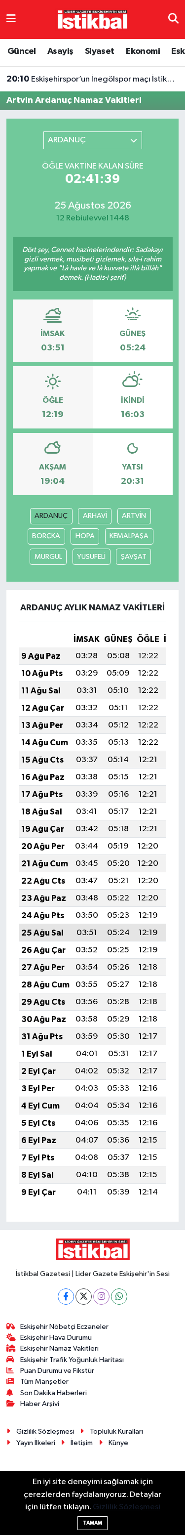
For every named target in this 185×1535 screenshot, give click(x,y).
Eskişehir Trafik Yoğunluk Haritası (72, 1360)
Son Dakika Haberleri (53, 1393)
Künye (118, 1443)
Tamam (92, 1523)
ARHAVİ (95, 515)
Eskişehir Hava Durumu (56, 1337)
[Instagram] (101, 1296)
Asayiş (60, 51)
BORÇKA (46, 536)
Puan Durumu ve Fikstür (57, 1370)
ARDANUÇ (51, 515)
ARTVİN (134, 515)
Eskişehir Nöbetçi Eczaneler (64, 1326)
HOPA (85, 536)
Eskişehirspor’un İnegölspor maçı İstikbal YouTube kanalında (92, 79)
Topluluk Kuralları (116, 1431)
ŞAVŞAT (134, 556)
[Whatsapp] (119, 1296)
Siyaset (99, 51)
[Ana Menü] (11, 19)
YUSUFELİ (91, 556)
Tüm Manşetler (44, 1381)
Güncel (21, 51)
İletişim (82, 1443)
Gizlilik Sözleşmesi (45, 1431)
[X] (83, 1296)
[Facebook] (66, 1296)
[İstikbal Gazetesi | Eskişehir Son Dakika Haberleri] (92, 19)
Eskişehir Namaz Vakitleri (59, 1348)
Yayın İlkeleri (35, 1443)
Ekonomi (143, 51)
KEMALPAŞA (129, 536)
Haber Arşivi (39, 1403)
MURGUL (48, 556)
